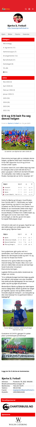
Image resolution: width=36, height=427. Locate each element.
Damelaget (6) (8, 64)
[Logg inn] (29, 9)
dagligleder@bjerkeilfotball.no (24, 390)
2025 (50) (6, 98)
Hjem (3, 34)
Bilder (10, 34)
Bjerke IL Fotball (13, 123)
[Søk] (26, 9)
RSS (5, 72)
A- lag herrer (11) (9, 48)
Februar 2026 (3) (9, 90)
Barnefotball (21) (9, 60)
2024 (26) (6, 102)
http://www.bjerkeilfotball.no (18, 28)
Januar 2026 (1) (8, 94)
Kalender (26, 34)
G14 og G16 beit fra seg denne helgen (16, 117)
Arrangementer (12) (10, 56)
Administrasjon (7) (9, 52)
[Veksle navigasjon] (32, 9)
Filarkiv (17, 34)
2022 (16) (6, 110)
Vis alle (5, 68)
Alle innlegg (7, 44)
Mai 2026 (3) (7, 82)
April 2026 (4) (7, 86)
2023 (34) (6, 106)
